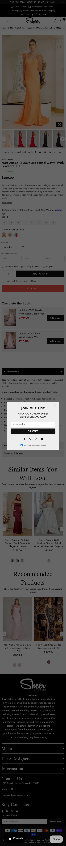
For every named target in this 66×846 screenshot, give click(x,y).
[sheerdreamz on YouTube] (42, 439)
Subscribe (33, 431)
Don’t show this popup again (35, 445)
